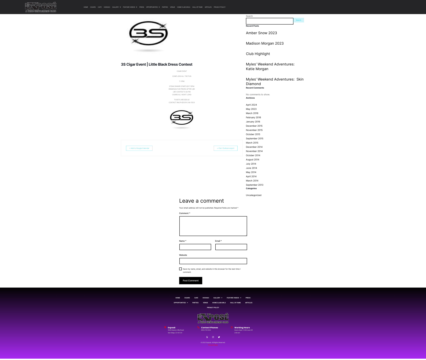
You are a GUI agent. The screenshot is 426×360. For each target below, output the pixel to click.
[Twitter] (219, 337)
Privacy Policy (213, 345)
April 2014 (251, 176)
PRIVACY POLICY (219, 7)
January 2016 (253, 121)
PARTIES (165, 7)
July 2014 (251, 163)
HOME (86, 7)
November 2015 (254, 130)
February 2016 (253, 117)
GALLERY (115, 7)
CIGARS (93, 7)
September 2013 (254, 185)
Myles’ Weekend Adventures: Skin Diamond (275, 81)
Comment (184, 213)
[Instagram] (213, 337)
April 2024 (251, 104)
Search (249, 16)
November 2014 (254, 151)
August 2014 (252, 159)
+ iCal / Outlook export (225, 148)
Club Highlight (258, 54)
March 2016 (252, 113)
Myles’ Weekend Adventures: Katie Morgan (271, 66)
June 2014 (251, 168)
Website (183, 255)
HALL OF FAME (197, 7)
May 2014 (251, 172)
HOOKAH (107, 7)
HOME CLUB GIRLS (183, 7)
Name (182, 241)
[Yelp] (207, 337)
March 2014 (252, 180)
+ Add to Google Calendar (139, 148)
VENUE (172, 7)
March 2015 (252, 142)
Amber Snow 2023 (261, 33)
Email (218, 241)
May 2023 (251, 109)
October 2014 (253, 155)
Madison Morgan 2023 (265, 43)
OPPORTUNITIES (152, 7)
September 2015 (254, 138)
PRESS (141, 7)
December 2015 (254, 126)
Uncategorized (253, 195)
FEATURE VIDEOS (129, 7)
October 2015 (253, 134)
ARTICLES (208, 7)
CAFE (100, 7)
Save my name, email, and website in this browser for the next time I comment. (212, 270)
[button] (116, 7)
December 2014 (254, 147)
